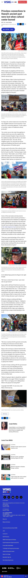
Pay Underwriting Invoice (8, 560)
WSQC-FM (23, 515)
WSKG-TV (8, 516)
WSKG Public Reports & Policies (9, 539)
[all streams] (26, 576)
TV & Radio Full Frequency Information (11, 548)
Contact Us (5, 533)
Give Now (23, 2)
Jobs (4, 530)
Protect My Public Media (8, 545)
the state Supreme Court (9, 227)
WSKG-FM (4, 515)
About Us (5, 519)
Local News (13, 444)
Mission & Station (6, 522)
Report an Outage (6, 554)
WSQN (4, 516)
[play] (2, 576)
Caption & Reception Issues (8, 551)
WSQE (16, 515)
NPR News (5, 413)
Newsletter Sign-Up (7, 557)
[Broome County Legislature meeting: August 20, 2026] (5, 457)
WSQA (19, 515)
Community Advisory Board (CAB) (10, 527)
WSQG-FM (13, 515)
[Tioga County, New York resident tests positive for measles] (5, 477)
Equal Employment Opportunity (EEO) (11, 542)
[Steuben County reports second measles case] (5, 447)
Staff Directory (6, 536)
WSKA (11, 516)
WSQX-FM (9, 515)
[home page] (7, 490)
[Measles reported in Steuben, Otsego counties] (5, 467)
